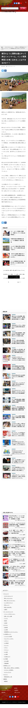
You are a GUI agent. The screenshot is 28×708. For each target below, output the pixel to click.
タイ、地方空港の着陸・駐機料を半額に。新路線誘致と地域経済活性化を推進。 (18, 401)
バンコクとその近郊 (8, 636)
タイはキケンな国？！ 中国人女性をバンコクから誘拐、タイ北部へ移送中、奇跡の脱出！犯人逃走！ (14, 426)
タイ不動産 (6, 658)
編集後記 (6, 681)
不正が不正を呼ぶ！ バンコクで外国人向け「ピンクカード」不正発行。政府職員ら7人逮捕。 (16, 517)
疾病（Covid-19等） (8, 607)
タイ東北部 (6, 643)
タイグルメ (6, 625)
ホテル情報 (6, 661)
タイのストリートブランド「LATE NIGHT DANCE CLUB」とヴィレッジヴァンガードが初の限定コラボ (14, 453)
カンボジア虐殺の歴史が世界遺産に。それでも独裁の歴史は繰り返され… (18, 248)
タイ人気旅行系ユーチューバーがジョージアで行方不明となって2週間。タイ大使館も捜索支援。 (17, 539)
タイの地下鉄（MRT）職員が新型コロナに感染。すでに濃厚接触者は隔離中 (8, 271)
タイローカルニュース (11, 66)
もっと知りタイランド (21, 585)
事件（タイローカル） (21, 520)
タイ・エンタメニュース (8, 611)
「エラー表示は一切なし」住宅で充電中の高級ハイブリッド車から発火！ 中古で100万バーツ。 (17, 568)
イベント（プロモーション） (9, 614)
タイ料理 (6, 629)
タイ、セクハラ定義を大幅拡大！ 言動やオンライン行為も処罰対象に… (18, 233)
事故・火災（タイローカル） (20, 570)
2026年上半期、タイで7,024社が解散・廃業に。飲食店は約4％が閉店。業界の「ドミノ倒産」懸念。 (17, 582)
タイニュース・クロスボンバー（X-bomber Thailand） (16, 702)
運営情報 (3, 692)
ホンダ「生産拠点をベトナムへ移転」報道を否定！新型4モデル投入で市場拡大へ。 (17, 561)
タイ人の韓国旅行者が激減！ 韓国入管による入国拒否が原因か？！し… (18, 263)
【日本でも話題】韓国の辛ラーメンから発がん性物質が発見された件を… (18, 255)
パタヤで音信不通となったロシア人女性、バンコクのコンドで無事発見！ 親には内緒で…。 (18, 469)
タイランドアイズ (7, 672)
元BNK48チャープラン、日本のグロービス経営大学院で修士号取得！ (18, 327)
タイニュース (6, 593)
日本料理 (6, 627)
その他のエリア (7, 656)
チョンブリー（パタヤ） (9, 638)
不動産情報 (6, 663)
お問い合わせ (17, 692)
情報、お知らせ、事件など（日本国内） (12, 667)
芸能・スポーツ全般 (8, 616)
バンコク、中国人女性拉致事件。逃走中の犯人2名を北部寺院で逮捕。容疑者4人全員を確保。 (13, 342)
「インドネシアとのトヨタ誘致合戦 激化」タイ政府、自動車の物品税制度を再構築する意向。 (17, 575)
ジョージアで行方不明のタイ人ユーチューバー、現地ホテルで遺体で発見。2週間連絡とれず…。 (17, 546)
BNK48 (5, 620)
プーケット (6, 649)
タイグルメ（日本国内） (9, 670)
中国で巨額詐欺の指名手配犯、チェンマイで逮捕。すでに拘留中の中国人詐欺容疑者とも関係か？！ (14, 368)
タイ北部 (6, 652)
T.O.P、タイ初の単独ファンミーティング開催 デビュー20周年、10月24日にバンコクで (18, 461)
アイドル (6, 618)
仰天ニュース (6, 605)
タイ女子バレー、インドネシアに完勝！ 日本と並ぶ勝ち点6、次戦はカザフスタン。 (18, 384)
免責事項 (16, 690)
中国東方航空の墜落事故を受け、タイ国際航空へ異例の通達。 (17, 240)
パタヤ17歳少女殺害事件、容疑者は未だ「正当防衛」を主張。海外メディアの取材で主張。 (18, 334)
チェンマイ (6, 645)
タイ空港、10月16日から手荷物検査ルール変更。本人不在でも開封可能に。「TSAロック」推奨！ (17, 553)
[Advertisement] (14, 29)
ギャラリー (6, 674)
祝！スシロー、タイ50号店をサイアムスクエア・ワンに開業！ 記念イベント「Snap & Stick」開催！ (14, 435)
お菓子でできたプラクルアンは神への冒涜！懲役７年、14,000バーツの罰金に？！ (19, 271)
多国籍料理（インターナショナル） (11, 631)
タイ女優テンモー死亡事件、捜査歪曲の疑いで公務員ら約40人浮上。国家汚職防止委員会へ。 (18, 351)
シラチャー (6, 640)
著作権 (15, 688)
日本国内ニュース (7, 665)
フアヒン (6, 647)
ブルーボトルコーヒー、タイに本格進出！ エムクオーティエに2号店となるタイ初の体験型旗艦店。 (14, 392)
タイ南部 (6, 654)
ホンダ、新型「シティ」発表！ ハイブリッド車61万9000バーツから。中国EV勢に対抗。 (16, 532)
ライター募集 (4, 688)
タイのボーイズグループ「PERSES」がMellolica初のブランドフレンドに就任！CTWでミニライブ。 (14, 359)
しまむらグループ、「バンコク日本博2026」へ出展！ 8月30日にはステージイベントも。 (18, 476)
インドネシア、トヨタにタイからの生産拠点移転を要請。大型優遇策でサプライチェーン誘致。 (17, 525)
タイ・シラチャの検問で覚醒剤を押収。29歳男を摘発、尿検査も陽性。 (18, 417)
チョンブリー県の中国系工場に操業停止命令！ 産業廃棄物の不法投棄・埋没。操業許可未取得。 (14, 409)
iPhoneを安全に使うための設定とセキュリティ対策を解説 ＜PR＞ (18, 377)
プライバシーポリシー (6, 690)
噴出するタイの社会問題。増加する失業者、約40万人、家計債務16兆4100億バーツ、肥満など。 (14, 318)
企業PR (24, 534)
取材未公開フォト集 (8, 676)
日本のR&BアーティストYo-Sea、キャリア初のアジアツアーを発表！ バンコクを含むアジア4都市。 (14, 444)
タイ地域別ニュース (7, 634)
